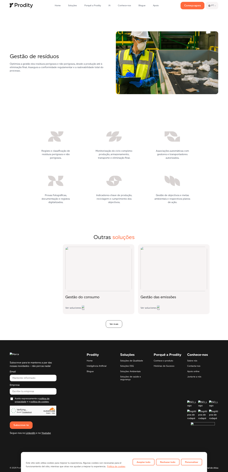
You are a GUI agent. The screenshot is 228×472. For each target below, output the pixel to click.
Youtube (46, 433)
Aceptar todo (143, 462)
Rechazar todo (167, 462)
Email (13, 371)
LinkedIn (30, 433)
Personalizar (191, 462)
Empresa (15, 385)
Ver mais (114, 324)
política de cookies (39, 401)
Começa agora (192, 5)
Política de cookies (116, 466)
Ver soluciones (73, 308)
